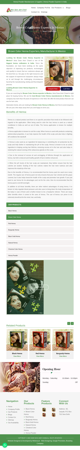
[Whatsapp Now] (4, 445)
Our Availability (13, 422)
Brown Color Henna (14, 217)
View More (17, 356)
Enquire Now (52, 89)
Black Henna (12, 211)
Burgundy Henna (13, 230)
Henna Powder (13, 255)
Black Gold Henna (14, 236)
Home (33, 8)
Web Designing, (46, 441)
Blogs (68, 8)
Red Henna (12, 223)
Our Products (57, 8)
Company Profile (43, 8)
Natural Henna (12, 243)
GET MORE (40, 287)
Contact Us (35, 12)
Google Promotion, (59, 441)
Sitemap (44, 12)
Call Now (66, 89)
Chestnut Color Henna (15, 249)
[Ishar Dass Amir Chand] (16, 10)
